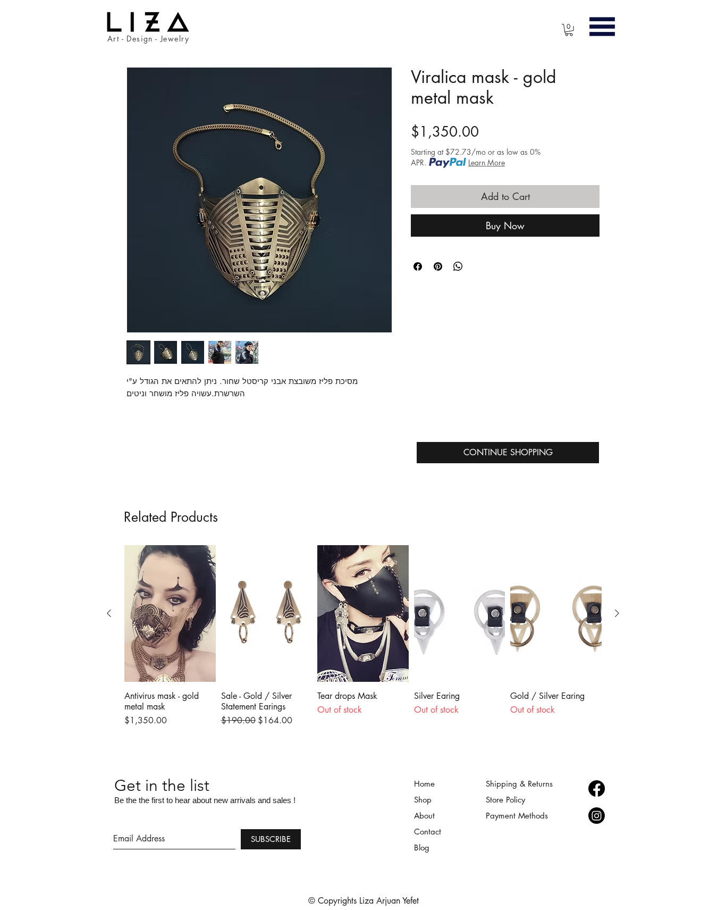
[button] (569, 30)
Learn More (486, 162)
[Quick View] (170, 613)
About (425, 816)
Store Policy (505, 800)
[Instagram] (596, 815)
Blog (421, 847)
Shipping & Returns (519, 784)
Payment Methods (518, 816)
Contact (427, 831)
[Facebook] (596, 788)
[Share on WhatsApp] (458, 266)
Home (424, 784)
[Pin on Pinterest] (438, 266)
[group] (363, 641)
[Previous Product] (109, 613)
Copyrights (338, 900)
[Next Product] (617, 613)
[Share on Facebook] (417, 266)
